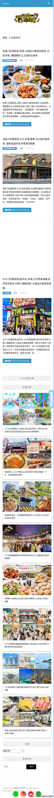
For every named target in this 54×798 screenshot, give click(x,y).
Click (51, 399)
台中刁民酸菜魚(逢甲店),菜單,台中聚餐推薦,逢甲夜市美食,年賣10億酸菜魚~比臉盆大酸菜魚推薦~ (27, 283)
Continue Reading (20, 124)
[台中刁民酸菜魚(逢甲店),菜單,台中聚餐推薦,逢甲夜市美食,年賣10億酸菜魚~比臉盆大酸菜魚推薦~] (27, 316)
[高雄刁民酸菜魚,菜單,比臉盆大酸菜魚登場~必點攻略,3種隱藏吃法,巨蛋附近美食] (27, 82)
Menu (7, 4)
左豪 (21, 60)
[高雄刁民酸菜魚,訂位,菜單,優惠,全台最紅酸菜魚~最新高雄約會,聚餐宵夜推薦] (27, 169)
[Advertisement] (27, 249)
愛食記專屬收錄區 (9, 60)
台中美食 (7, 293)
